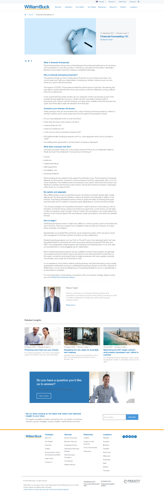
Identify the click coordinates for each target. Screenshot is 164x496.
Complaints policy (106, 481)
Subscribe (132, 417)
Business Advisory (70, 441)
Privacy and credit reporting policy (92, 484)
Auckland (106, 441)
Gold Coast (107, 452)
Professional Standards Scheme (107, 484)
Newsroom (112, 1)
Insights (86, 438)
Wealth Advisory (69, 464)
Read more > (71, 305)
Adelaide (106, 438)
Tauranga (106, 470)
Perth (105, 463)
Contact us (133, 1)
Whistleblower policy (89, 481)
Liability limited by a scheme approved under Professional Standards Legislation (46, 489)
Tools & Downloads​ (90, 447)
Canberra (106, 449)
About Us (48, 438)
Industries (48, 445)
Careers (47, 449)
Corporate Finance (70, 445)
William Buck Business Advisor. (63, 277)
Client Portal (122, 1)
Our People (49, 441)
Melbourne (106, 456)
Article (31, 15)
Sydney (105, 467)
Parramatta (106, 460)
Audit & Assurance (70, 438)
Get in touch (44, 396)
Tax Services (68, 461)
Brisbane (106, 445)
